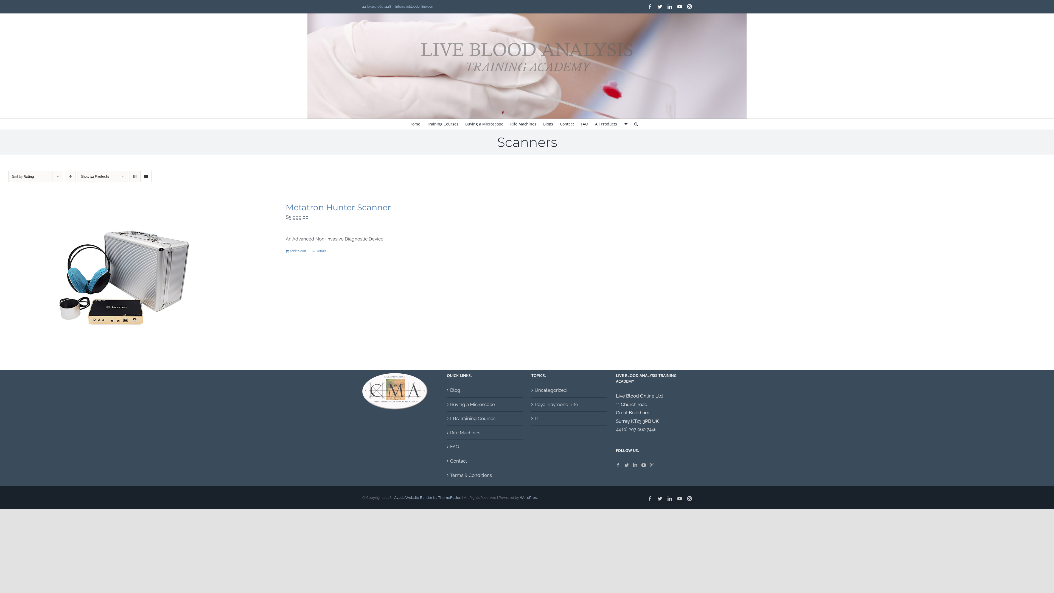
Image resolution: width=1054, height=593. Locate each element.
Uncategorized (551, 390)
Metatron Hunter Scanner (338, 207)
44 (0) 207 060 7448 (636, 429)
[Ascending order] (70, 176)
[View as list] (146, 176)
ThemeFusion (449, 498)
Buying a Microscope (472, 404)
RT (537, 418)
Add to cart (298, 251)
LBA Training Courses (472, 418)
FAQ (454, 446)
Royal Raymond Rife (556, 404)
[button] (636, 124)
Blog (455, 390)
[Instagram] (652, 465)
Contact (458, 461)
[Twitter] (626, 465)
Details (321, 251)
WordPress (529, 498)
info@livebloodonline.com (414, 7)
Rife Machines (465, 432)
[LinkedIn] (635, 465)
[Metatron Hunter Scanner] (123, 270)
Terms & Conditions (471, 475)
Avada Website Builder (413, 498)
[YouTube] (643, 465)
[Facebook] (618, 465)
